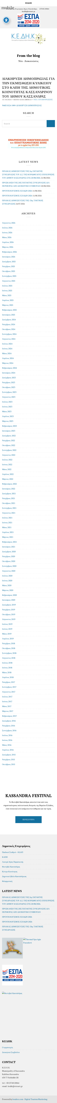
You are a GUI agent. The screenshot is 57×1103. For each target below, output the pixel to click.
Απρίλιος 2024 (8, 358)
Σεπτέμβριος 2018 (9, 653)
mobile (3, 2)
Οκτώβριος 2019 (8, 614)
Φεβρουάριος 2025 (9, 310)
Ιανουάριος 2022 (8, 488)
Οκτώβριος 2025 (8, 271)
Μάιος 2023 (6, 411)
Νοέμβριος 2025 (8, 266)
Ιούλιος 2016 (7, 735)
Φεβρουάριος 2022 (9, 483)
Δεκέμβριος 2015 (9, 754)
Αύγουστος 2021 (8, 513)
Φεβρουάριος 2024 (9, 368)
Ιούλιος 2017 (7, 696)
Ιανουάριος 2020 (8, 600)
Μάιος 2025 (6, 295)
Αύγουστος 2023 (8, 397)
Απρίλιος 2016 (8, 749)
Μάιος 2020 (6, 585)
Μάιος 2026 (6, 237)
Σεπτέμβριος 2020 (9, 566)
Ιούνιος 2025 (7, 290)
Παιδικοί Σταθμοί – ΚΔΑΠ (12, 852)
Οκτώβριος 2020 (8, 561)
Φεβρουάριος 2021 (9, 542)
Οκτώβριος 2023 (8, 387)
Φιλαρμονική (7, 881)
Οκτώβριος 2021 (8, 503)
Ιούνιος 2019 (7, 629)
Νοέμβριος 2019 (8, 609)
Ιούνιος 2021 (7, 522)
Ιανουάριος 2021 (8, 546)
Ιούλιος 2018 (7, 662)
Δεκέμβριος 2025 (9, 261)
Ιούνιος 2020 (7, 580)
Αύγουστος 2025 (8, 281)
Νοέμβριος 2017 (8, 682)
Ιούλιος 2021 (7, 517)
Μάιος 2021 (6, 527)
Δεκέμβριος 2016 (9, 720)
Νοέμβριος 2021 (8, 498)
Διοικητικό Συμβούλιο (11, 1052)
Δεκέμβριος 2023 (9, 377)
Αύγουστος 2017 (8, 691)
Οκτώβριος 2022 (8, 445)
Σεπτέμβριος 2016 (9, 730)
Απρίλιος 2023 (8, 416)
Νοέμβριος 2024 (8, 324)
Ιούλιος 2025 (7, 285)
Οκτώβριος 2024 (8, 329)
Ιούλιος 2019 (7, 624)
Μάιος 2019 (6, 633)
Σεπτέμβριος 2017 (9, 687)
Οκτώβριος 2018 (8, 648)
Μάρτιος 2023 (7, 421)
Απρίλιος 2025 (8, 300)
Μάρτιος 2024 (7, 363)
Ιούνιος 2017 (7, 701)
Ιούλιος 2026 (7, 227)
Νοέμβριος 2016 (8, 725)
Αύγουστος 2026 (8, 222)
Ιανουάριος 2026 (8, 256)
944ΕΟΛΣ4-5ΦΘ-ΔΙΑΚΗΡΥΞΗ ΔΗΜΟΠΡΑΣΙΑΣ (22, 105)
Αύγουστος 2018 (8, 658)
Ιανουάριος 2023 (8, 430)
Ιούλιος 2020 (7, 575)
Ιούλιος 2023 (7, 401)
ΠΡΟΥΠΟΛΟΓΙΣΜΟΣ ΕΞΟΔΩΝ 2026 (17, 195)
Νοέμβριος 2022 (8, 440)
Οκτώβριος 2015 (8, 764)
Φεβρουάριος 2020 (9, 595)
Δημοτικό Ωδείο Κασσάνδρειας (14, 876)
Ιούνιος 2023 (7, 406)
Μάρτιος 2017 (7, 711)
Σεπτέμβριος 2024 (9, 334)
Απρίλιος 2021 (8, 532)
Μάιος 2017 (6, 706)
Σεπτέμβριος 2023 (9, 392)
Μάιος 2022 (6, 469)
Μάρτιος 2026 (7, 247)
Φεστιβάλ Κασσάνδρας (11, 866)
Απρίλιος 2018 (8, 677)
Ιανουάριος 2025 (8, 314)
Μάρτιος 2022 (7, 479)
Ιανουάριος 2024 (8, 372)
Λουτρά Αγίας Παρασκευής (12, 862)
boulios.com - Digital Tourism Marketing (30, 1099)
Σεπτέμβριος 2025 (9, 276)
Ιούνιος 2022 (7, 464)
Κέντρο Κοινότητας (9, 871)
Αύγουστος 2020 (8, 571)
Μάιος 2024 (6, 353)
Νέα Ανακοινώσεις (43, 100)
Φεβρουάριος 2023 (9, 426)
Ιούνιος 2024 (7, 348)
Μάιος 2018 (6, 672)
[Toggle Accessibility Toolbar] (6, 20)
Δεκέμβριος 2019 (9, 604)
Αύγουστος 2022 (8, 455)
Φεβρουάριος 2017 (9, 716)
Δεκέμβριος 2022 (9, 435)
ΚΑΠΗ (5, 857)
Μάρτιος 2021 (7, 537)
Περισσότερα (29, 820)
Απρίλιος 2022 (8, 474)
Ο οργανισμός (7, 1047)
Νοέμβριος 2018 (8, 643)
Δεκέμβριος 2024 (9, 319)
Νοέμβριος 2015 (8, 759)
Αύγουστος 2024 (8, 339)
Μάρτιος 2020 (7, 590)
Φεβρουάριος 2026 (9, 251)
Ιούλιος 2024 (7, 343)
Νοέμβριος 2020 (8, 556)
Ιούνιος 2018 (7, 667)
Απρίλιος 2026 (8, 242)
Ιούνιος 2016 (7, 740)
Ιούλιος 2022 (7, 459)
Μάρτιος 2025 (7, 305)
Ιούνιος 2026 (7, 232)
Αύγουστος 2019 (8, 619)
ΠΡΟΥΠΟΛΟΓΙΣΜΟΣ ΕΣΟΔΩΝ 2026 (17, 190)
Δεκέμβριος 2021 (9, 493)
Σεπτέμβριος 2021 (9, 508)
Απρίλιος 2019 (8, 638)
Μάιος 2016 (6, 745)
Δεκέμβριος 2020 (9, 551)
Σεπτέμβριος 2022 (9, 450)
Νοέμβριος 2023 (8, 382)
